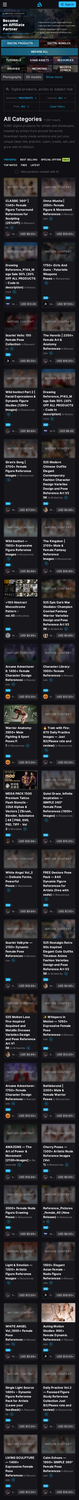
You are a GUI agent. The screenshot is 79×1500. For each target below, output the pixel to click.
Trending (10, 159)
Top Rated (10, 165)
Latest (35, 165)
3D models (33, 77)
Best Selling (28, 159)
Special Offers (55, 159)
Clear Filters (57, 106)
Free (24, 165)
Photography (12, 77)
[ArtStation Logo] (39, 4)
